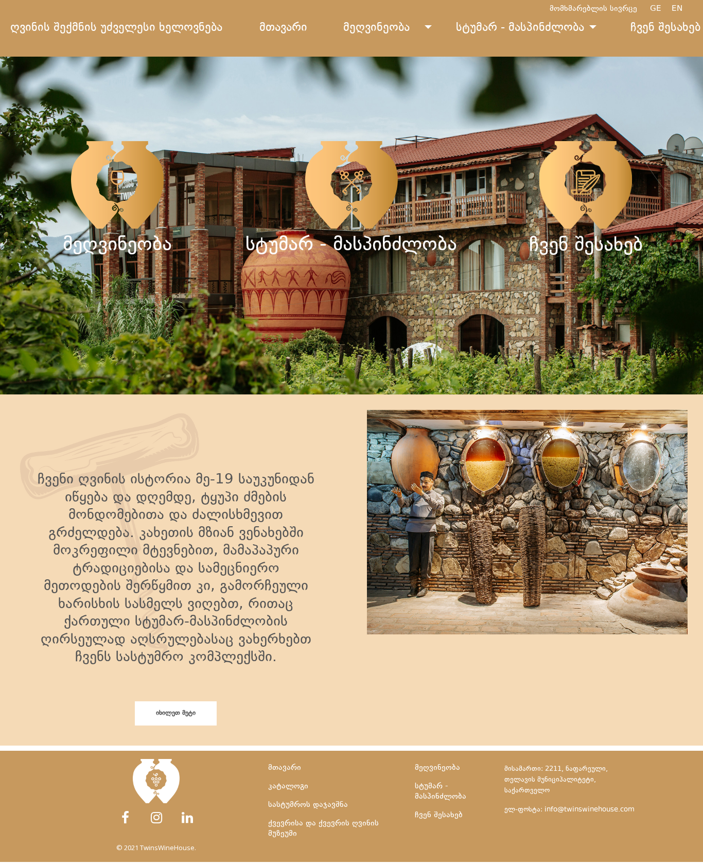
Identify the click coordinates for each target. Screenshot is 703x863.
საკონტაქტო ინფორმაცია (585, 351)
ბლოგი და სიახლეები (586, 332)
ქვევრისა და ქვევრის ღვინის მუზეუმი (354, 331)
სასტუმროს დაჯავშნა (308, 805)
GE (661, 9)
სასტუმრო (351, 273)
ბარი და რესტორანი (351, 312)
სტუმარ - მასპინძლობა (520, 28)
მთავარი (283, 28)
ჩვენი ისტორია (585, 273)
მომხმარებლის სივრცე (593, 9)
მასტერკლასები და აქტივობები (351, 351)
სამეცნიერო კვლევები (586, 312)
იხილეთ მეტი (176, 713)
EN (682, 9)
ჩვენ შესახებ (439, 815)
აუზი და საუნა (351, 292)
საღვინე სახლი (586, 293)
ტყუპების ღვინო (117, 273)
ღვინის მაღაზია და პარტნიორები (117, 312)
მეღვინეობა (376, 28)
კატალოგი (117, 292)
